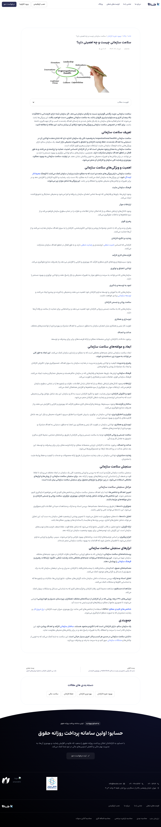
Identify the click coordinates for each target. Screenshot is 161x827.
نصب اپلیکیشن (114, 805)
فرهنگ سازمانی (124, 561)
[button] (33, 102)
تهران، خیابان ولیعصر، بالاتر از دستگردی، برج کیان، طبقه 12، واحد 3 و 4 (130, 788)
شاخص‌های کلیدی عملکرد (120, 609)
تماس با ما (127, 4)
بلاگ (124, 36)
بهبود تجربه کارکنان (114, 36)
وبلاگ (100, 4)
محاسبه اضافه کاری (103, 818)
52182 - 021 (152, 783)
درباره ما (138, 4)
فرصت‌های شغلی (113, 4)
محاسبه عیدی (142, 818)
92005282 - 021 (134, 783)
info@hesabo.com (115, 783)
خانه (129, 36)
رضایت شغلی (86, 245)
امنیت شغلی (109, 245)
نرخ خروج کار (39, 609)
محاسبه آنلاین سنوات (84, 818)
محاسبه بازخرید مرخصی (123, 818)
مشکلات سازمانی (114, 640)
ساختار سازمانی (67, 626)
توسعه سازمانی (124, 295)
